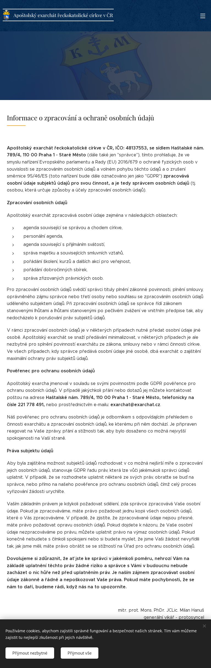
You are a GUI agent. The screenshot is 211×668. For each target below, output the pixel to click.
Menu (202, 15)
